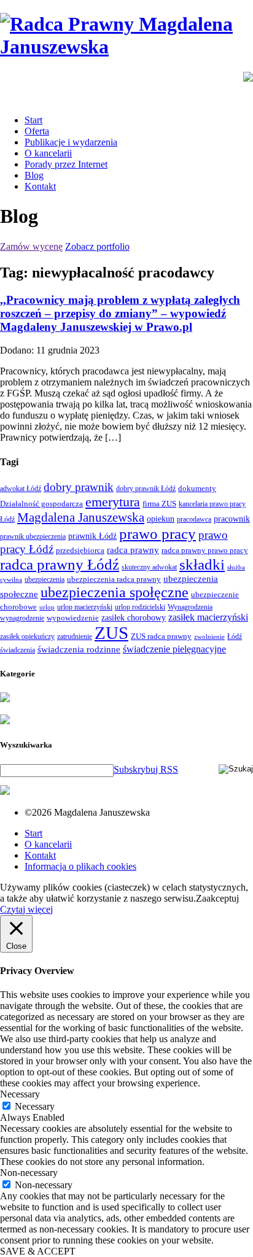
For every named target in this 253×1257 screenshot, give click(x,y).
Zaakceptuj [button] (217, 898)
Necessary (35, 1106)
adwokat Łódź (20, 488)
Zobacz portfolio (97, 246)
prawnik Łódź (92, 536)
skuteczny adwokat (149, 567)
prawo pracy (157, 533)
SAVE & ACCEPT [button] (38, 1251)
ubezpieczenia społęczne (115, 592)
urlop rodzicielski (140, 607)
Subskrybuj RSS (146, 769)
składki (202, 564)
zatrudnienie (74, 636)
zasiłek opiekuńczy (27, 636)
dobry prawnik (79, 487)
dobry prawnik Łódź (146, 488)
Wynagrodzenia (190, 607)
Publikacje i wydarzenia (71, 142)
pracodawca (194, 519)
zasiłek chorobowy (133, 617)
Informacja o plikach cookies (80, 866)
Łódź (234, 636)
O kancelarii (48, 153)
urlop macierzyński (84, 607)
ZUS (111, 633)
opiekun (160, 519)
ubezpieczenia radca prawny (114, 579)
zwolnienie (209, 636)
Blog (34, 175)
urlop (47, 607)
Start (33, 120)
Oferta (37, 131)
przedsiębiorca (80, 550)
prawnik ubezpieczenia (33, 536)
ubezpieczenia (44, 579)
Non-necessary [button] (29, 1172)
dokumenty (197, 488)
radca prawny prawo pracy (205, 550)
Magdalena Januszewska (80, 517)
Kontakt (40, 186)
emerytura (112, 501)
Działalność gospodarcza (41, 503)
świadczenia (17, 650)
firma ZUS (159, 503)
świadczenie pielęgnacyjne (174, 649)
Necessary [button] (20, 1094)
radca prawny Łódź (59, 564)
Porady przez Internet (66, 164)
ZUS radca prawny (161, 636)
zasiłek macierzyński (208, 617)
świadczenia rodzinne (78, 649)
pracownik (232, 519)
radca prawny (133, 549)
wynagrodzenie (22, 618)
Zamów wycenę (31, 246)
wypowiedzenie (73, 617)
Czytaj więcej (26, 909)
